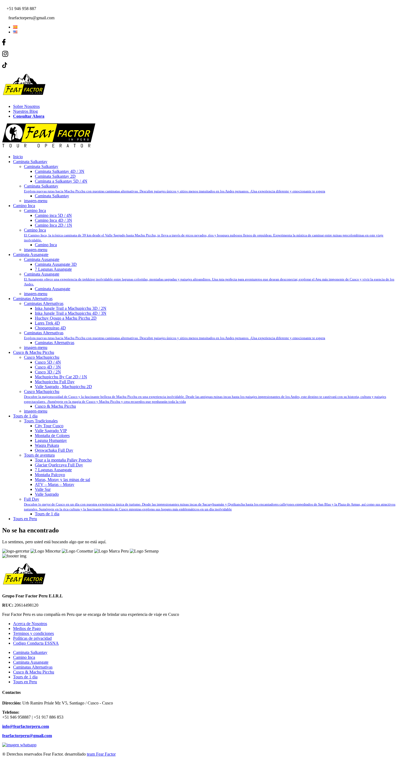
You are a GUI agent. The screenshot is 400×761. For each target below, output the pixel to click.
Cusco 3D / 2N (48, 372)
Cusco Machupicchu (41, 357)
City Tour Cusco (49, 425)
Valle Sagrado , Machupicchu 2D (63, 386)
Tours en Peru (25, 518)
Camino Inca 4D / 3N (53, 220)
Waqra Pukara (47, 445)
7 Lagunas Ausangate (53, 269)
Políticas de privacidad (32, 638)
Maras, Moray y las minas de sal (62, 479)
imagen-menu (35, 200)
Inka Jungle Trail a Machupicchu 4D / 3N (70, 313)
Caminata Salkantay (30, 161)
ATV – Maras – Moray (54, 484)
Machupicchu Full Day (55, 381)
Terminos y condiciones (33, 633)
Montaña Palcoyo (50, 474)
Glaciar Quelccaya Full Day (59, 465)
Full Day (209, 504)
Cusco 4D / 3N (48, 367)
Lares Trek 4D (47, 323)
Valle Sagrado (47, 494)
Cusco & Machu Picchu (33, 352)
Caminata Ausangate (30, 254)
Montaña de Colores (52, 435)
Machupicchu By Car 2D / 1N (61, 377)
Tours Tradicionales (41, 421)
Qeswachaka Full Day (54, 450)
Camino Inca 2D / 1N (53, 225)
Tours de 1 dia (25, 416)
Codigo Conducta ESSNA (36, 643)
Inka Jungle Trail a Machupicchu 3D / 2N (70, 308)
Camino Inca (24, 205)
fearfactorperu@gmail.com (27, 735)
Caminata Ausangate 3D (56, 264)
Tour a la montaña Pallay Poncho (63, 460)
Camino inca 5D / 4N (53, 215)
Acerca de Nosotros (30, 623)
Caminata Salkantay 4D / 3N (59, 171)
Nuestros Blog (25, 111)
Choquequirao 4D (50, 328)
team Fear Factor (101, 754)
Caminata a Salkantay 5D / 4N (61, 181)
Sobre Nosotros (26, 106)
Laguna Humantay (51, 440)
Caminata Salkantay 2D (55, 176)
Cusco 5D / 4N (48, 362)
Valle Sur (43, 489)
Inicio (18, 156)
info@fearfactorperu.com (25, 726)
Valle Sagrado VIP (51, 430)
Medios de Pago (27, 628)
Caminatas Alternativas (33, 298)
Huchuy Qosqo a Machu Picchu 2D (66, 318)
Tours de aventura (39, 455)
